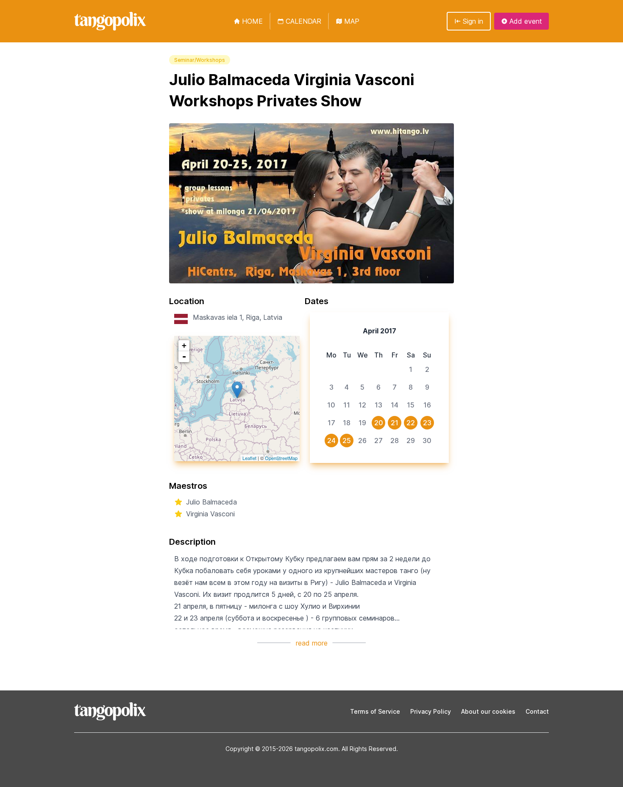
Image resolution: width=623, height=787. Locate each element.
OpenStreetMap (281, 457)
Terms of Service (375, 711)
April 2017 (379, 331)
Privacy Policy (430, 711)
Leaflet (249, 457)
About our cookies (488, 711)
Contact (537, 711)
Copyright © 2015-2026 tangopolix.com (281, 748)
